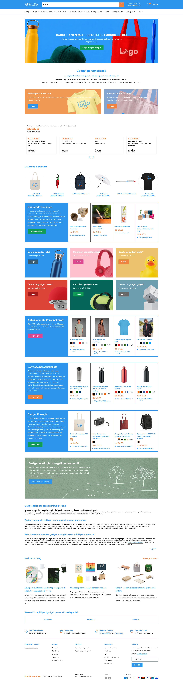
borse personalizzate (135, 542)
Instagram (55, 657)
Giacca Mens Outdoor (144, 340)
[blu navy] (127, 345)
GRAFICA (135, 619)
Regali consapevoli (82, 648)
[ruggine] (116, 439)
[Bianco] (125, 392)
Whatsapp (119, 633)
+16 (86, 343)
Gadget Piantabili (36, 231)
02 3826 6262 (104, 633)
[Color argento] (102, 394)
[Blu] (96, 394)
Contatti (55, 648)
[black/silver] (138, 343)
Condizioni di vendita (111, 657)
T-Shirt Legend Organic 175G (123, 341)
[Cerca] (121, 4)
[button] (90, 157)
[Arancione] (105, 394)
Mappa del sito (57, 660)
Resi (105, 654)
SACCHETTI (91, 619)
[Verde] (99, 394)
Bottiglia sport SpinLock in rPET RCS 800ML (79, 388)
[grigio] (83, 343)
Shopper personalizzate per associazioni (88, 588)
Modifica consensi (31, 648)
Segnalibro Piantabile (122, 226)
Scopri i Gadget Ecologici (91, 48)
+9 (108, 345)
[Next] (158, 182)
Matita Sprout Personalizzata (97, 228)
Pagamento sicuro (110, 648)
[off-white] (77, 343)
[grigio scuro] (119, 439)
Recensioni (55, 654)
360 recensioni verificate (53, 676)
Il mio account (133, 5)
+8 (131, 439)
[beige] (71, 439)
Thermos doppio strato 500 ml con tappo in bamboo (100, 389)
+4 (108, 394)
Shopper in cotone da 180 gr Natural (79, 435)
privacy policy (142, 654)
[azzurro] (150, 343)
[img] (92, 128)
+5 (153, 392)
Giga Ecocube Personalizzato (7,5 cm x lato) (145, 229)
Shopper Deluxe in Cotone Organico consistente (124, 435)
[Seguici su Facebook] (106, 678)
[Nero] (94, 394)
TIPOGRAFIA (47, 619)
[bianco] (99, 345)
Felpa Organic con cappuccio (98, 341)
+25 (131, 345)
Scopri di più (35, 336)
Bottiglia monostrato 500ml (144, 388)
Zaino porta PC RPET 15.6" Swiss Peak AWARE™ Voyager (146, 436)
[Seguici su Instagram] (109, 678)
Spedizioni (107, 651)
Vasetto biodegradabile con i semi (78, 228)
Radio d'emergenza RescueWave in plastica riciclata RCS (100, 436)
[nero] (71, 343)
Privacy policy (109, 660)
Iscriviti (137, 665)
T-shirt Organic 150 (76, 340)
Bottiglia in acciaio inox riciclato (123, 388)
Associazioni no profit (83, 651)
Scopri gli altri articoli (151, 558)
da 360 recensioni (33, 132)
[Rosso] (116, 392)
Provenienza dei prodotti (40, 482)
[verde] (105, 345)
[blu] (74, 343)
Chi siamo (55, 651)
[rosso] (80, 343)
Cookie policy (109, 663)
